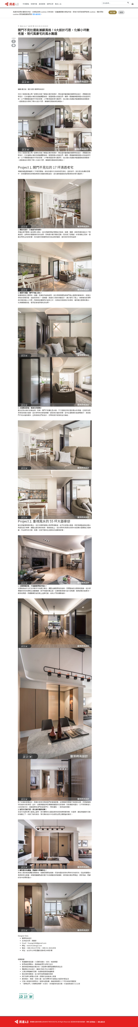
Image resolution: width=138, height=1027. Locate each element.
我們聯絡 (92, 1022)
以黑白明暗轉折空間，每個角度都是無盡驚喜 (38, 971)
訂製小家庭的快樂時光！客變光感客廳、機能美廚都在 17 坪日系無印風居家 (49, 981)
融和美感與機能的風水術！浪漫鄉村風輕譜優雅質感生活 (42, 966)
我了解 (112, 12)
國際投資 (50, 4)
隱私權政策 (37, 14)
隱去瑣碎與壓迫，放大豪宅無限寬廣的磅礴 (37, 974)
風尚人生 (58, 4)
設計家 (30, 26)
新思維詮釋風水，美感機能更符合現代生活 (37, 964)
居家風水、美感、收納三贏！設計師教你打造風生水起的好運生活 (45, 979)
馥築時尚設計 (27, 938)
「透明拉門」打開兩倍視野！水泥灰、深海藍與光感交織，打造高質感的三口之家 (51, 983)
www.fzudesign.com (34, 945)
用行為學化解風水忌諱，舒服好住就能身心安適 (39, 976)
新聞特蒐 (34, 4)
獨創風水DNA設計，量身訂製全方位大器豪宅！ (39, 969)
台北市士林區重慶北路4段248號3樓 (39, 950)
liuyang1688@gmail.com (37, 943)
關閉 (121, 12)
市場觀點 (26, 4)
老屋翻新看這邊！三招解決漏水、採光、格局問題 (39, 961)
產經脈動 (42, 4)
